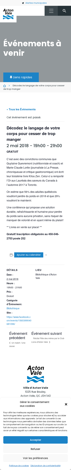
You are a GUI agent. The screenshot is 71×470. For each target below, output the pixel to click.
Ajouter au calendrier (29, 254)
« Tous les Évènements (21, 109)
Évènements (4, 85)
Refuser (35, 449)
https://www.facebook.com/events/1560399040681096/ (19, 320)
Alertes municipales (36, 2)
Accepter (35, 440)
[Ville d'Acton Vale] (8, 14)
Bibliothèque (13, 308)
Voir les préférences (35, 458)
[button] (66, 404)
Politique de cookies (19, 465)
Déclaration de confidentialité (45, 465)
